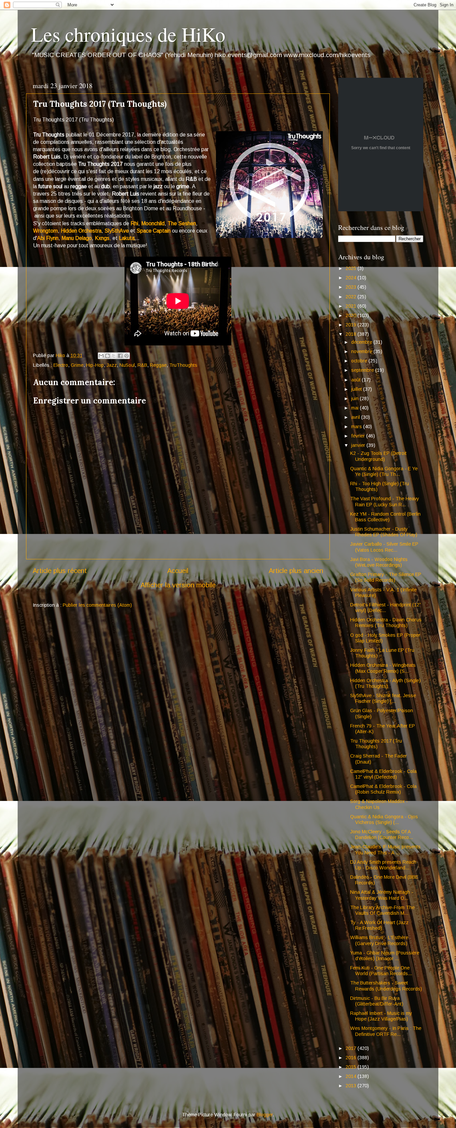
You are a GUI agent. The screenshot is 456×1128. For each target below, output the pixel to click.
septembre (363, 370)
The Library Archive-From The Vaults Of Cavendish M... (382, 910)
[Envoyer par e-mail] (101, 355)
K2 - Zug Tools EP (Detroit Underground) (378, 456)
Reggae (158, 365)
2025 (352, 268)
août (356, 379)
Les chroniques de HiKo (128, 34)
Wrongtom (45, 231)
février (358, 436)
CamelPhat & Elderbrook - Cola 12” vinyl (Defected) (383, 774)
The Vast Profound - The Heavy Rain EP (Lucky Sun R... (384, 501)
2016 (352, 1057)
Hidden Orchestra (81, 231)
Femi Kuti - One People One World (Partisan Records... (381, 970)
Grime (77, 365)
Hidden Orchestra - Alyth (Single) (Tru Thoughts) (385, 683)
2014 (352, 1076)
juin (355, 398)
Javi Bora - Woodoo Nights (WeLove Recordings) (379, 562)
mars (357, 426)
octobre (360, 360)
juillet (357, 389)
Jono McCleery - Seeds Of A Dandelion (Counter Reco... (381, 834)
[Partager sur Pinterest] (126, 355)
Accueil (177, 570)
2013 (352, 1085)
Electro (60, 365)
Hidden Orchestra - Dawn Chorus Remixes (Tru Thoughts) (386, 622)
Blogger (265, 1114)
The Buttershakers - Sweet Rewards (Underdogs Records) (386, 985)
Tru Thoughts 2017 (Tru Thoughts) (376, 743)
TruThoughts (183, 365)
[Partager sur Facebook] (120, 355)
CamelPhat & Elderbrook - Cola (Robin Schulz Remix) (383, 789)
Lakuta (127, 238)
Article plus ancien (296, 570)
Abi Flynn (47, 238)
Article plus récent (60, 570)
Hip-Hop (95, 365)
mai (355, 407)
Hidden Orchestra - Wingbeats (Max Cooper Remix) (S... (383, 667)
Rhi (134, 223)
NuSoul (127, 365)
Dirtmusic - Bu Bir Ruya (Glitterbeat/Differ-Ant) (376, 1001)
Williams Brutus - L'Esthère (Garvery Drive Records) (379, 940)
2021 (352, 306)
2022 (352, 296)
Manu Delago (76, 238)
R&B (142, 365)
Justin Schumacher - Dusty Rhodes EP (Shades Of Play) (383, 531)
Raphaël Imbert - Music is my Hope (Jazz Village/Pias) (381, 1016)
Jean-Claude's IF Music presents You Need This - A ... (385, 849)
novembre (362, 351)
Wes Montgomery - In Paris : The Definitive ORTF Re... (385, 1031)
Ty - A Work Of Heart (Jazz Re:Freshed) (379, 925)
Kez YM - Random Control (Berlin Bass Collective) (385, 516)
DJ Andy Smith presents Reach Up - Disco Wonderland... (383, 864)
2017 (352, 1048)
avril (356, 417)
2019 (352, 324)
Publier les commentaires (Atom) (97, 605)
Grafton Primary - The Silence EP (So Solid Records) (385, 577)
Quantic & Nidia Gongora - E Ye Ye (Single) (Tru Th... (384, 471)
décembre (362, 342)
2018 (352, 334)
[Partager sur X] (113, 355)
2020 (352, 315)
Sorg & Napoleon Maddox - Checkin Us (379, 804)
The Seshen (182, 223)
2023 (352, 287)
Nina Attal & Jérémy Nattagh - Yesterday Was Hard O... (381, 894)
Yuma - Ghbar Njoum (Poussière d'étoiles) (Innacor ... (384, 955)
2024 (352, 277)
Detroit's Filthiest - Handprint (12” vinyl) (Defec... (385, 607)
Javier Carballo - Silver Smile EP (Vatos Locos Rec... (384, 546)
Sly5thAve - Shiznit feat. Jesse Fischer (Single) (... (383, 698)
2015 (352, 1067)
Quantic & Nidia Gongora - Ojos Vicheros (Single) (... (384, 819)
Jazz (111, 365)
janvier (359, 445)
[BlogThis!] (107, 355)
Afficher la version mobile (178, 585)
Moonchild (153, 223)
